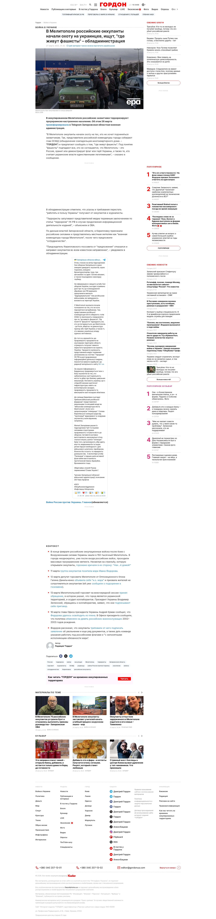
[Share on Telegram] (71, 658)
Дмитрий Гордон (122, 794)
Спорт (38, 813)
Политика (39, 798)
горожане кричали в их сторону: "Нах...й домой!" (103, 567)
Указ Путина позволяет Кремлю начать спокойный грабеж (162, 49)
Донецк (88, 808)
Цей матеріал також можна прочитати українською (92, 46)
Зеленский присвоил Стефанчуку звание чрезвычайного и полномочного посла (161, 273)
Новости (44, 9)
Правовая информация (169, 808)
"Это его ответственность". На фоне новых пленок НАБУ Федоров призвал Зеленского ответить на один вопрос (165, 176)
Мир (37, 808)
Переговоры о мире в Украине (101, 14)
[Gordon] (113, 5)
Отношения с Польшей (128, 14)
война (69, 664)
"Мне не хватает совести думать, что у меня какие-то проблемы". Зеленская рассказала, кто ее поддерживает (164, 425)
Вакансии (163, 793)
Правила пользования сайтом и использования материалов (143, 794)
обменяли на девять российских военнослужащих (94, 621)
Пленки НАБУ (148, 14)
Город (87, 789)
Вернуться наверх (168, 870)
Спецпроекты (66, 849)
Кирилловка (66, 671)
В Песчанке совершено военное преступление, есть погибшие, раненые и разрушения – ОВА (161, 303)
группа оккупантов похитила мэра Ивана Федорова (88, 573)
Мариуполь (90, 822)
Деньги (38, 803)
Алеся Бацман (121, 829)
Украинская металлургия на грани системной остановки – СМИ (162, 294)
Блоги (104, 9)
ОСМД (72, 668)
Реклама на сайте (167, 803)
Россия (50, 664)
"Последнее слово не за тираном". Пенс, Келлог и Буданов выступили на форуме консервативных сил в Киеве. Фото (166, 221)
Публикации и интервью (64, 9)
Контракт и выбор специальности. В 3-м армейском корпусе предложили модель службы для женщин (163, 314)
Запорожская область (117, 664)
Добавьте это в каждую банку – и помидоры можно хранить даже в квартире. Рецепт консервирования (166, 410)
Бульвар (113, 9)
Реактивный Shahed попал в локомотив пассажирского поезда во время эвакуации (165, 206)
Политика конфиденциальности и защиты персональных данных (143, 804)
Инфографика (41, 837)
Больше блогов (164, 83)
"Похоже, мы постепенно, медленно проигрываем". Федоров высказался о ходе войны (163, 324)
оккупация (78, 664)
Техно (38, 822)
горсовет (50, 668)
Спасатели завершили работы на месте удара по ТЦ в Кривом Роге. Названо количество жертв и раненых (162, 336)
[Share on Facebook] (60, 658)
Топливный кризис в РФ (73, 14)
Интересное (40, 842)
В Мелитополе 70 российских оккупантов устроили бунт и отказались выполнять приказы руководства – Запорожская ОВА (51, 724)
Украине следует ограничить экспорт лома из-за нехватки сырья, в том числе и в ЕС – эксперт (163, 359)
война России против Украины (98, 668)
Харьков (88, 813)
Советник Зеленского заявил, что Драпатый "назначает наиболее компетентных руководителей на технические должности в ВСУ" (165, 192)
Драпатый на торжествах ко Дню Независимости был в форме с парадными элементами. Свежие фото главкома (164, 442)
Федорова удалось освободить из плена (73, 617)
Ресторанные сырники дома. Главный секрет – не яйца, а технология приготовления (164, 457)
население (116, 668)
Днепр (87, 818)
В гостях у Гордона (88, 9)
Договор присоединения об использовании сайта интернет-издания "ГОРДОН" (143, 816)
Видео (155, 9)
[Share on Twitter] (66, 658)
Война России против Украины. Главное (69, 504)
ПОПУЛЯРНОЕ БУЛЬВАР (159, 386)
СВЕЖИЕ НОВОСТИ (157, 265)
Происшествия (126, 729)
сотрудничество (53, 671)
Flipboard (118, 839)
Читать (124, 681)
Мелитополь (90, 664)
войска (126, 668)
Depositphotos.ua (71, 889)
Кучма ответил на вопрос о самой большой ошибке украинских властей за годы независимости (164, 236)
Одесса (88, 803)
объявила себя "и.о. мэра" (89, 582)
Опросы (165, 9)
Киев (87, 793)
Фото (146, 9)
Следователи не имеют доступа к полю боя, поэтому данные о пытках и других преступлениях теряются (163, 72)
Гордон (38, 22)
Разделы (63, 789)
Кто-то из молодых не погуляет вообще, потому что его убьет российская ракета (161, 28)
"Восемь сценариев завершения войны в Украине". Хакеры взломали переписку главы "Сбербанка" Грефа (164, 348)
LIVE (122, 9)
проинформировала (57, 124)
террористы (102, 664)
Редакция (163, 798)
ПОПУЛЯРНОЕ (154, 167)
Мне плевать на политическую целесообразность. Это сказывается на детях (162, 59)
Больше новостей (164, 379)
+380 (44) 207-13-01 (50, 870)
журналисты (61, 668)
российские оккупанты (82, 671)
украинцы (81, 668)
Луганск (88, 827)
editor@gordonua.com (133, 870)
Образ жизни (41, 827)
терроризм (60, 664)
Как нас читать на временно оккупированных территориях (167, 817)
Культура (39, 818)
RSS (116, 844)
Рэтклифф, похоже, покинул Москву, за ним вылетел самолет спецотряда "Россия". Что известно (163, 284)
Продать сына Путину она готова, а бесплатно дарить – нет (162, 39)
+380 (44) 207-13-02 (91, 870)
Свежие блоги (155, 22)
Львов (87, 798)
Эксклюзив (133, 9)
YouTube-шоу (66, 844)
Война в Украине (50, 22)
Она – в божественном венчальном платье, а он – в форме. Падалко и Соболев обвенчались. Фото (164, 395)
